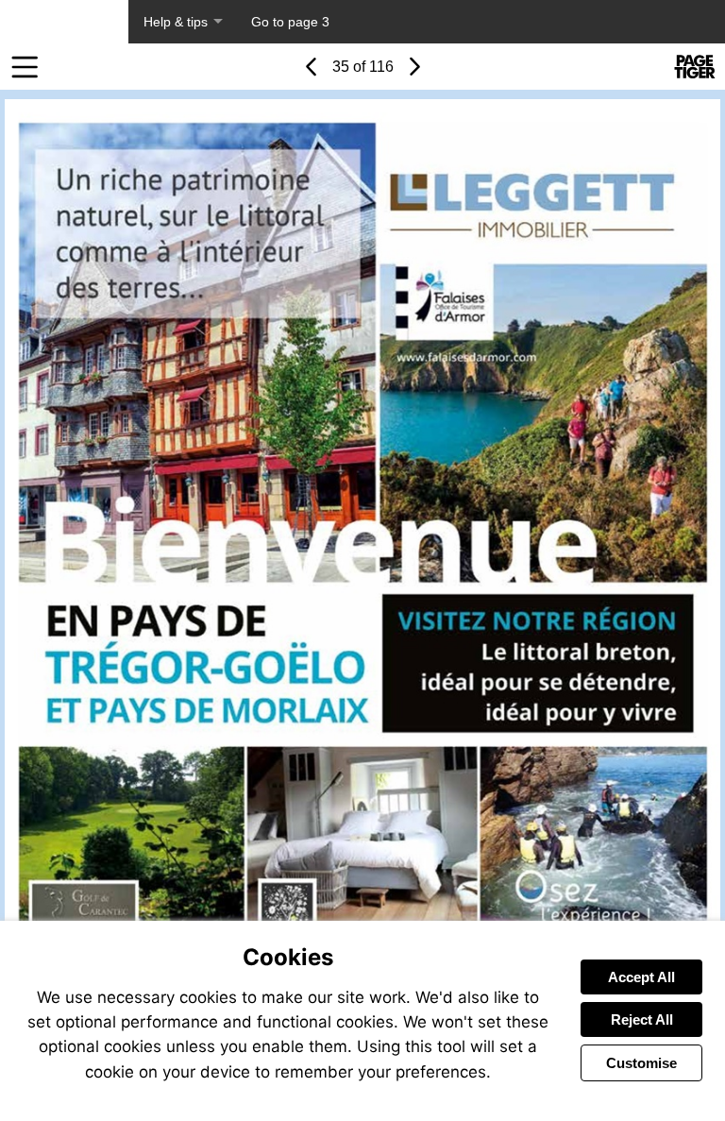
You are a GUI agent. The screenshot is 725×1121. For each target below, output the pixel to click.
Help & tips (175, 21)
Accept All (641, 977)
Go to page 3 (290, 21)
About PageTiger (64, 21)
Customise (641, 1063)
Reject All (642, 1019)
